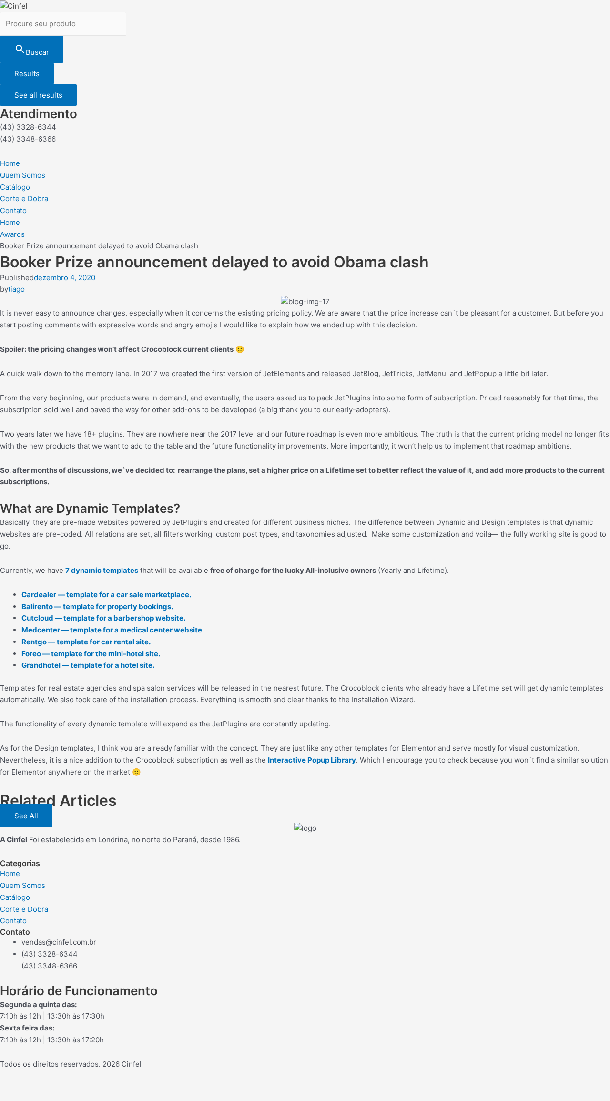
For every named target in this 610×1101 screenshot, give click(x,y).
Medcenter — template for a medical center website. (112, 629)
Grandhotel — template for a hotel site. (87, 665)
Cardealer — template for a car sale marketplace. (106, 594)
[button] (26, 815)
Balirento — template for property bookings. (97, 606)
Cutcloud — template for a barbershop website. (103, 617)
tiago (16, 289)
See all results (38, 95)
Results (27, 73)
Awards (12, 234)
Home (10, 222)
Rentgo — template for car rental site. (86, 641)
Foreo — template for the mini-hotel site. (90, 653)
